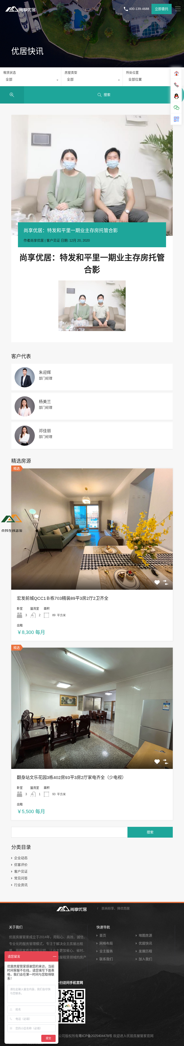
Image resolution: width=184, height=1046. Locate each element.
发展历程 (145, 951)
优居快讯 (145, 943)
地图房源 (145, 935)
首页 (102, 935)
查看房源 (92, 565)
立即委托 (161, 9)
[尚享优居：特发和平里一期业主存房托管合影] (92, 175)
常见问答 (21, 878)
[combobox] (30, 80)
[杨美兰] (25, 414)
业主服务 (106, 951)
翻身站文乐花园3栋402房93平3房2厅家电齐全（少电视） (71, 777)
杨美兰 (45, 401)
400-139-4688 (139, 9)
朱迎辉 (45, 372)
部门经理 (45, 378)
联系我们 (106, 959)
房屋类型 (71, 72)
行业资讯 (21, 885)
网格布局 (106, 943)
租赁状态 (9, 72)
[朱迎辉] (25, 385)
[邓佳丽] (25, 444)
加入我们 (145, 959)
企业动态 (21, 858)
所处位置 (132, 72)
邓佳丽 (45, 431)
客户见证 (53, 240)
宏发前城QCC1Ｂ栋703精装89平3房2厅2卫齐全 (62, 598)
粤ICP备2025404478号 (95, 1036)
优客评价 (21, 865)
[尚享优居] (21, 12)
